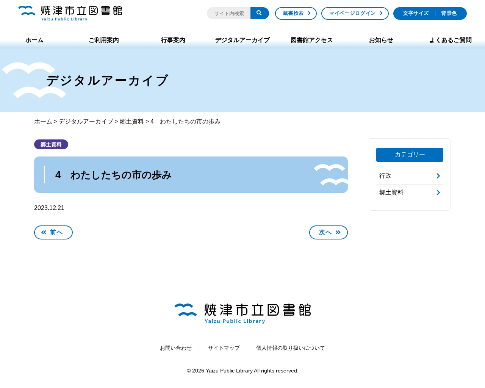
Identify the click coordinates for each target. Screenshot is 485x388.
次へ (325, 232)
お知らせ (381, 40)
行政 (385, 175)
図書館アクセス (312, 40)
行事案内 (173, 40)
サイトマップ (224, 348)
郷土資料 (51, 144)
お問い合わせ (176, 348)
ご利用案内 (104, 40)
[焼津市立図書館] (70, 13)
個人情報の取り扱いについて (290, 348)
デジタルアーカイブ (242, 40)
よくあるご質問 (450, 40)
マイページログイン (352, 13)
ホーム (34, 40)
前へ (56, 232)
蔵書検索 (293, 13)
